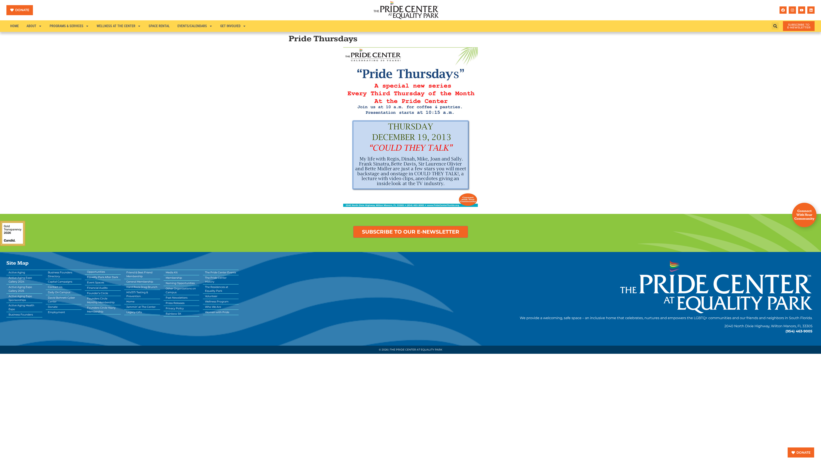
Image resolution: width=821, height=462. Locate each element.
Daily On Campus (59, 292)
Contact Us (55, 287)
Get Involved (230, 26)
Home (14, 26)
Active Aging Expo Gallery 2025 (20, 288)
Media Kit (172, 272)
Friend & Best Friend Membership (139, 274)
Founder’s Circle (97, 293)
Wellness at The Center (116, 26)
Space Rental (159, 26)
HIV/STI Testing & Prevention (137, 294)
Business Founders (21, 314)
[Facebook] (783, 10)
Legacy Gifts (134, 312)
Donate (53, 306)
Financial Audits (97, 287)
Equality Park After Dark (102, 277)
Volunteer (211, 296)
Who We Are (213, 306)
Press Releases (175, 303)
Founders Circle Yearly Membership (101, 309)
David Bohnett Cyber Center (61, 299)
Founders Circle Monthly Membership (101, 300)
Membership (174, 277)
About (31, 26)
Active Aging (17, 272)
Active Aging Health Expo (21, 307)
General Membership (139, 281)
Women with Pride (217, 312)
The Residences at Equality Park (216, 288)
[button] (775, 26)
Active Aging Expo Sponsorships (20, 298)
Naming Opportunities (180, 283)
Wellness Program (217, 301)
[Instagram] (792, 10)
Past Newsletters (177, 297)
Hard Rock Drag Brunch (141, 287)
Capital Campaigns (60, 281)
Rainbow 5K (173, 313)
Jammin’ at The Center (141, 306)
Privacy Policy (175, 308)
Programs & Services (66, 26)
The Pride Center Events (220, 272)
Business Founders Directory (60, 274)
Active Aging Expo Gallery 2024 (20, 279)
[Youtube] (801, 10)
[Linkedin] (811, 10)
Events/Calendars (192, 26)
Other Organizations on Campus (181, 290)
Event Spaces (95, 282)
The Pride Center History (216, 279)
